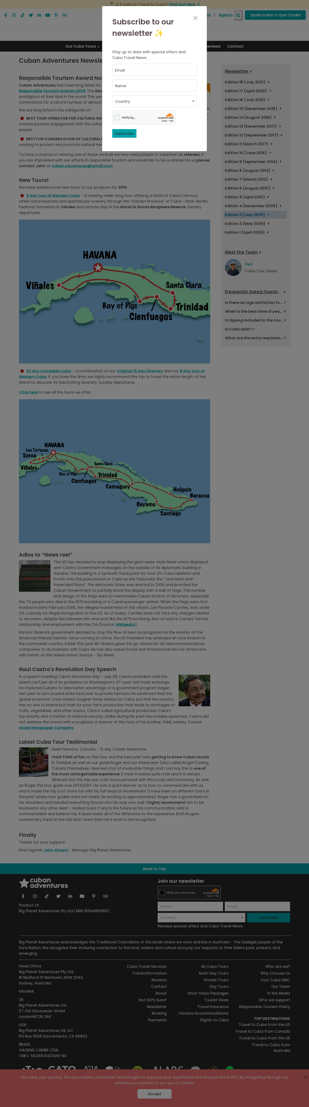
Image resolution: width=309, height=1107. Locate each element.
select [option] (120, 103)
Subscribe (124, 133)
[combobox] (154, 101)
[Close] (195, 18)
